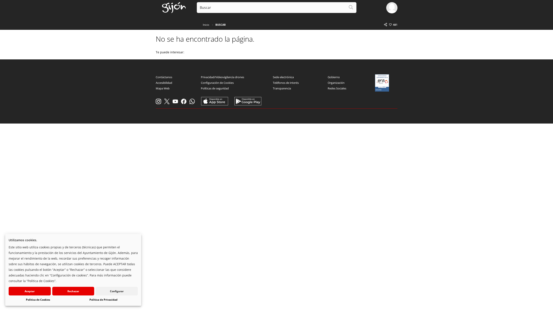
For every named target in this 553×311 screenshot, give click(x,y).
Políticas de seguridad (215, 88)
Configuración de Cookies (217, 83)
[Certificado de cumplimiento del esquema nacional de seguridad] (382, 83)
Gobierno (334, 77)
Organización (336, 83)
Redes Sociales (337, 88)
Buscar (220, 25)
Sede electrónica (283, 77)
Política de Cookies (38, 299)
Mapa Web (163, 88)
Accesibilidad (164, 83)
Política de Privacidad (103, 299)
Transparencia (282, 88)
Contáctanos (164, 77)
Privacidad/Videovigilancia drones (222, 77)
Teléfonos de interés (286, 83)
